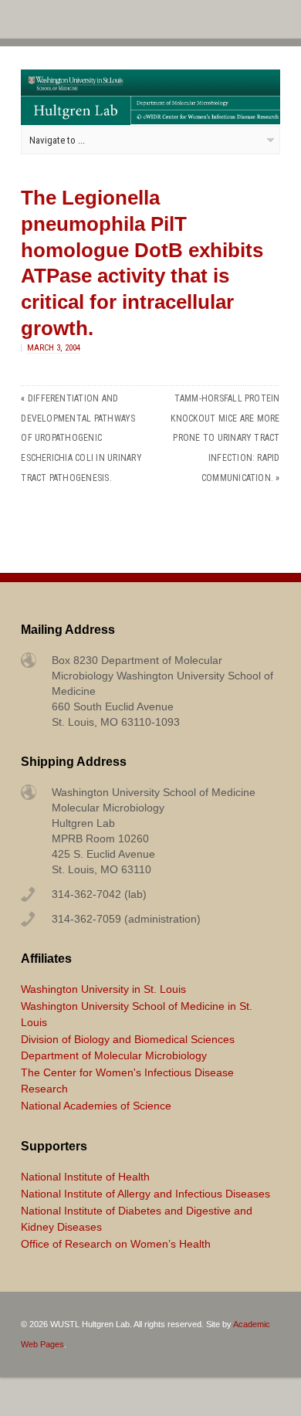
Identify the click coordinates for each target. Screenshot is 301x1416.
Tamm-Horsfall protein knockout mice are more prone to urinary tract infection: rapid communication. (225, 438)
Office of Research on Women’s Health (116, 1244)
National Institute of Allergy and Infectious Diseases (145, 1193)
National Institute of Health (85, 1176)
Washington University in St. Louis (103, 989)
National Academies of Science (96, 1105)
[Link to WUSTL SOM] (150, 92)
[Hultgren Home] (75, 120)
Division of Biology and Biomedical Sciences (128, 1039)
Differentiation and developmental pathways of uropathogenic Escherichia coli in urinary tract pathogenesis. (81, 438)
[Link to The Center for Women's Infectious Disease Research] (205, 120)
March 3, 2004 (53, 348)
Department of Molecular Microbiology (114, 1055)
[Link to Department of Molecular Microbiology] (205, 106)
